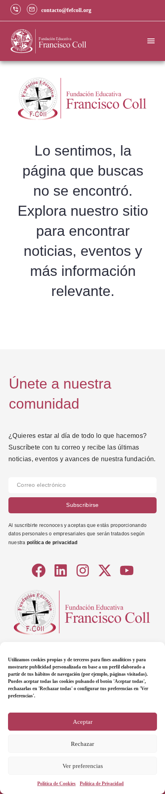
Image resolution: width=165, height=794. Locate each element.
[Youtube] (127, 570)
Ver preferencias (82, 766)
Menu (151, 41)
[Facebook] (39, 570)
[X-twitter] (105, 570)
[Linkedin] (61, 570)
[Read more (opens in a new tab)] (17, 10)
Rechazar (82, 744)
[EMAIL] (82, 487)
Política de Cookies (56, 783)
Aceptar (83, 722)
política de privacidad (52, 542)
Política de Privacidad (102, 783)
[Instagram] (83, 570)
